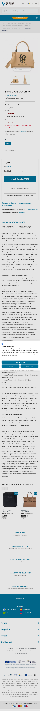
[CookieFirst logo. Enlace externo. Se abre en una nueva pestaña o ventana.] (2, 344)
